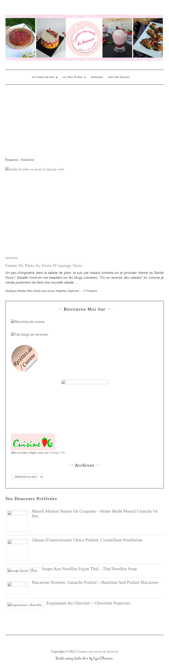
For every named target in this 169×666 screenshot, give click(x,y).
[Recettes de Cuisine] (28, 322)
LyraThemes (103, 658)
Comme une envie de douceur (97, 651)
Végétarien (73, 290)
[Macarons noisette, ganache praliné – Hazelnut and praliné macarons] (19, 587)
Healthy (22, 290)
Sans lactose (48, 290)
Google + (33, 8)
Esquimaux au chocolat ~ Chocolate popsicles (88, 602)
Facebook (8, 8)
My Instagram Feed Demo (59, 8)
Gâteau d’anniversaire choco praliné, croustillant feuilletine (87, 539)
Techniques (97, 77)
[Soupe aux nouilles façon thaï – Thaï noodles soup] (24, 570)
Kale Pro (81, 658)
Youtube (40, 8)
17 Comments (90, 290)
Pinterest (21, 8)
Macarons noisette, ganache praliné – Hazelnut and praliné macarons (95, 582)
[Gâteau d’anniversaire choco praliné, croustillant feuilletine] (19, 549)
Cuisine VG (57, 452)
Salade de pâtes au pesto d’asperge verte (43, 265)
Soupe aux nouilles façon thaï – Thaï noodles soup (89, 568)
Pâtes (29, 290)
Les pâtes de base (73, 77)
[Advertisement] (84, 117)
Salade (37, 290)
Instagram (14, 8)
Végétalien (61, 290)
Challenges (11, 290)
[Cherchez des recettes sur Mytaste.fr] (29, 334)
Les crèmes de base (43, 77)
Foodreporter (27, 8)
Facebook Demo (65, 8)
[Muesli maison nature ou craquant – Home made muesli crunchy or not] (19, 520)
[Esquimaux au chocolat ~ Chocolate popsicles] (26, 604)
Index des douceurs (46, 8)
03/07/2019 (11, 258)
